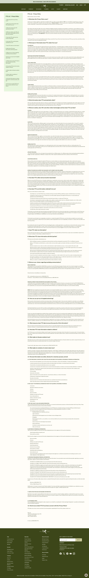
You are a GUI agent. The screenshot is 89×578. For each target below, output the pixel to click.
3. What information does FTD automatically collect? (11, 28)
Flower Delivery (28, 539)
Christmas (44, 554)
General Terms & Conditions (30, 575)
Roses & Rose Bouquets (29, 546)
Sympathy (31, 9)
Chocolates (27, 564)
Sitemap (8, 544)
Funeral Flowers (45, 542)
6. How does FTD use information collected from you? (12, 42)
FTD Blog (9, 568)
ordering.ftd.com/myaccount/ (35, 276)
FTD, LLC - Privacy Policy (12, 16)
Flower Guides (10, 540)
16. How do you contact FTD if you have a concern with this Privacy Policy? (12, 85)
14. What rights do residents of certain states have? (11, 75)
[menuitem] (23, 9)
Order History (10, 551)
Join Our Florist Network (10, 564)
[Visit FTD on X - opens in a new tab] (64, 554)
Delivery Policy (10, 561)
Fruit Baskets (27, 566)
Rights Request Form (37, 484)
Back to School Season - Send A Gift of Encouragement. (44, 1)
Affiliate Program (10, 566)
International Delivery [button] (70, 5)
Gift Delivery (27, 558)
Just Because (44, 546)
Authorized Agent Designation (33, 503)
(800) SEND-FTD (45, 276)
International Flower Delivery (29, 549)
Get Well (43, 544)
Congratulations (45, 547)
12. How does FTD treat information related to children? (12, 67)
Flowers (46, 9)
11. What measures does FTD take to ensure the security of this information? (12, 62)
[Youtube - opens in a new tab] (71, 554)
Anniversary (44, 549)
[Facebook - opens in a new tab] (61, 554)
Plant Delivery (27, 551)
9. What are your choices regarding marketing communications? (12, 53)
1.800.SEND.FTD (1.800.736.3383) (67, 548)
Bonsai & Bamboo (28, 555)
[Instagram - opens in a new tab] (74, 554)
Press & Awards (10, 569)
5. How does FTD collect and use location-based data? (12, 38)
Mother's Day (44, 560)
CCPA (53, 575)
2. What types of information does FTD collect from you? (12, 24)
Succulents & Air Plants (29, 557)
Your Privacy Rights (57, 575)
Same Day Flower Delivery (28, 544)
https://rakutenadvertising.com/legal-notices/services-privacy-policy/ (66, 251)
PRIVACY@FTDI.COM (53, 345)
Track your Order (10, 552)
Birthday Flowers (45, 539)
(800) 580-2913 (55, 277)
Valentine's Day (45, 556)
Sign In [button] (81, 5)
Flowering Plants (28, 553)
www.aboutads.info (48, 314)
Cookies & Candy (28, 567)
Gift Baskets (27, 562)
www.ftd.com (70, 28)
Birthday (23, 9)
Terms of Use (79, 33)
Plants (58, 9)
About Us (9, 557)
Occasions (38, 9)
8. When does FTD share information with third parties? (11, 49)
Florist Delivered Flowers (28, 541)
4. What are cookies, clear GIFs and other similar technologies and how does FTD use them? (12, 33)
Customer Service (10, 539)
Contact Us (62, 549)
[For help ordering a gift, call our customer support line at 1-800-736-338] (44, 6)
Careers (8, 559)
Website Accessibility (20, 575)
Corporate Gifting (28, 560)
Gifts (52, 9)
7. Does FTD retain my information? (12, 45)
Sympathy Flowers (45, 540)
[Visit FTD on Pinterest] (67, 554)
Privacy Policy (48, 575)
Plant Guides (9, 542)
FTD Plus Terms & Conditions (40, 575)
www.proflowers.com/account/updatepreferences (42, 277)
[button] (61, 5)
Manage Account (10, 549)
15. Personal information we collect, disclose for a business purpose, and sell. (12, 79)
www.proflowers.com (78, 28)
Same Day (65, 9)
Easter (43, 558)
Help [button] (77, 5)
